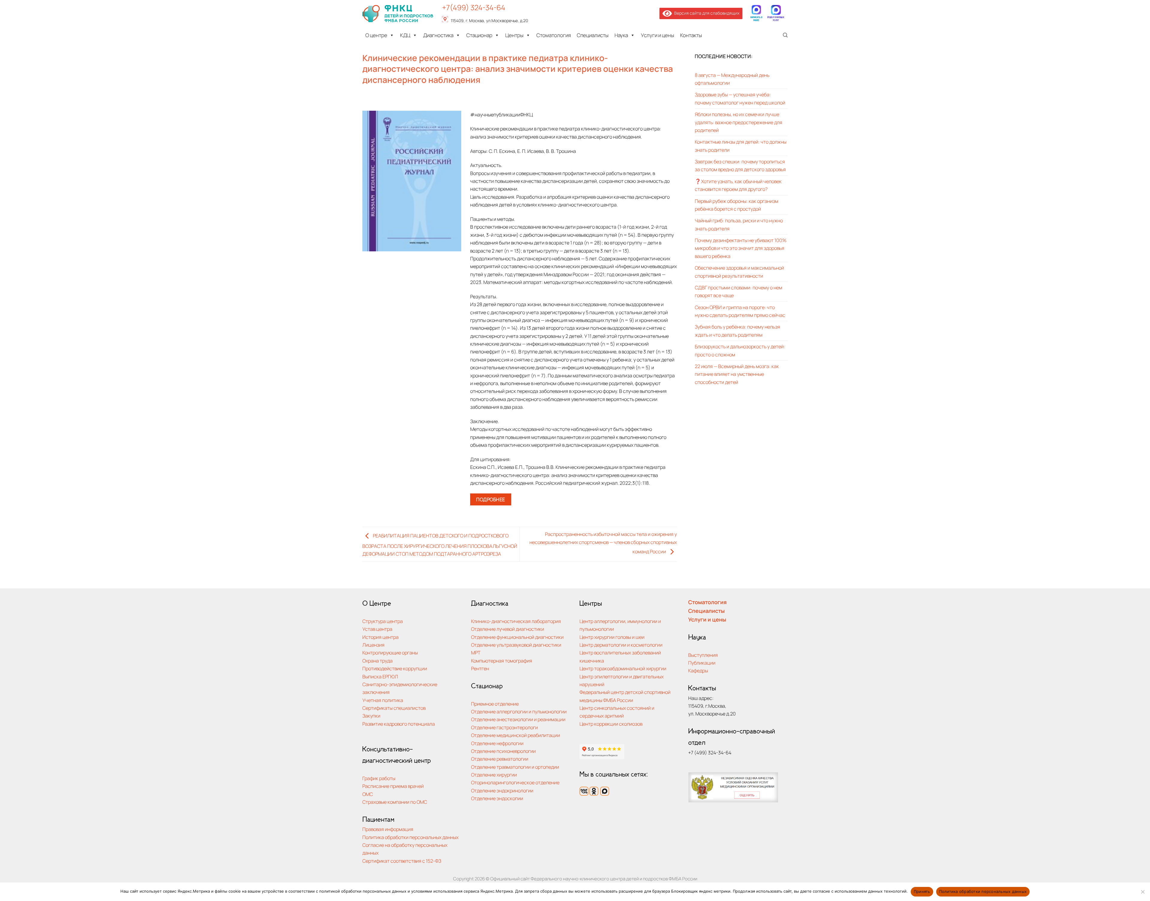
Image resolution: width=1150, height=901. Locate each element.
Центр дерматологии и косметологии (620, 644)
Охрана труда (377, 660)
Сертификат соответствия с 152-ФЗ (401, 860)
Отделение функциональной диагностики (517, 636)
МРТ (476, 652)
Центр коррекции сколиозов (610, 723)
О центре (376, 35)
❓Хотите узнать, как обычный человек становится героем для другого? (738, 185)
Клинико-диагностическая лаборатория (516, 621)
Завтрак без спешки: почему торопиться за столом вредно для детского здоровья (740, 165)
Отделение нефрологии (497, 743)
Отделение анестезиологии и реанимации (518, 719)
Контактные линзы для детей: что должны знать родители (740, 145)
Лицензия (373, 644)
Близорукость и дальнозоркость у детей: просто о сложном (740, 350)
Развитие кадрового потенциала (398, 723)
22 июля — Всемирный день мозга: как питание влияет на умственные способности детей (737, 374)
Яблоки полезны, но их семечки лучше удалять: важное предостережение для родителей (738, 122)
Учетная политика (382, 700)
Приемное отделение (495, 703)
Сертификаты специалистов (394, 707)
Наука (621, 35)
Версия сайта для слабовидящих (705, 13)
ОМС (367, 794)
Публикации (701, 662)
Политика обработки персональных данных (410, 837)
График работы (378, 778)
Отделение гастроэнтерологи (504, 727)
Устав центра (377, 628)
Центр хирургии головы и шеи (611, 636)
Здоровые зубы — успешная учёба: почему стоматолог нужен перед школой (740, 98)
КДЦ (405, 35)
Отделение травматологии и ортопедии (515, 766)
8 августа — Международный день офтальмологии (732, 79)
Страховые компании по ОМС (394, 801)
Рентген (480, 668)
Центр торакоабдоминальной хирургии (622, 668)
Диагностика (438, 35)
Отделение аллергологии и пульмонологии (519, 711)
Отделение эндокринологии (502, 790)
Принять (922, 891)
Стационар (479, 35)
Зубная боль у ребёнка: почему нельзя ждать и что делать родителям (737, 330)
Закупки (371, 715)
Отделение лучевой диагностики (507, 628)
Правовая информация (387, 829)
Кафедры (698, 670)
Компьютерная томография (501, 660)
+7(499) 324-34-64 (473, 7)
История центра (380, 636)
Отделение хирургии (494, 774)
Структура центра (382, 621)
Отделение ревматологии (499, 758)
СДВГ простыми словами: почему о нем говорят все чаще (738, 291)
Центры (514, 35)
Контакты (691, 35)
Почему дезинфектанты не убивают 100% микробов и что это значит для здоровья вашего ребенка (740, 248)
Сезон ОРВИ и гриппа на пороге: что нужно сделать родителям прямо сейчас (740, 311)
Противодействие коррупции (394, 668)
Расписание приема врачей (393, 786)
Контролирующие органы (390, 652)
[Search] (785, 35)
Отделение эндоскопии (497, 798)
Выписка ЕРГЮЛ (380, 676)
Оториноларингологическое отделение (515, 782)
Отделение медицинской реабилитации (515, 735)
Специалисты (593, 35)
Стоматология (553, 35)
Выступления (703, 654)
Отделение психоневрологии (503, 750)
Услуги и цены (657, 35)
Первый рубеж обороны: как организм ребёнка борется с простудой (736, 204)
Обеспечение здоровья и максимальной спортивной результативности (739, 271)
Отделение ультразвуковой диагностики (516, 644)
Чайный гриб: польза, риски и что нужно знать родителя (739, 224)
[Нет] (1143, 893)
